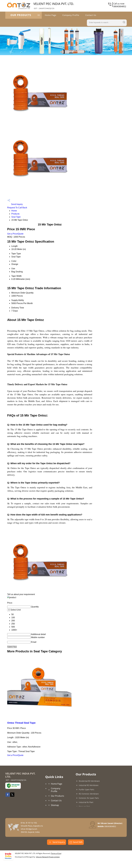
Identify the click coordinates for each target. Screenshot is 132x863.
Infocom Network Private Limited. (48, 857)
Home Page (50, 15)
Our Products (20, 15)
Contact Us (90, 15)
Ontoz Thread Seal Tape (21, 722)
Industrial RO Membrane (88, 785)
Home (14, 211)
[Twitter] (12, 795)
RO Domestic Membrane (89, 794)
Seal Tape (16, 217)
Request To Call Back (17, 208)
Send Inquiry (17, 204)
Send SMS (77, 842)
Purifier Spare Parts (86, 789)
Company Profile (70, 15)
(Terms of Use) (56, 853)
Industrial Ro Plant (86, 802)
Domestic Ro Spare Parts (89, 798)
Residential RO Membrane (89, 781)
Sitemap (55, 805)
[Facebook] (8, 795)
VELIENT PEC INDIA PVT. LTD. (53, 6)
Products (15, 214)
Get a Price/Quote (15, 234)
